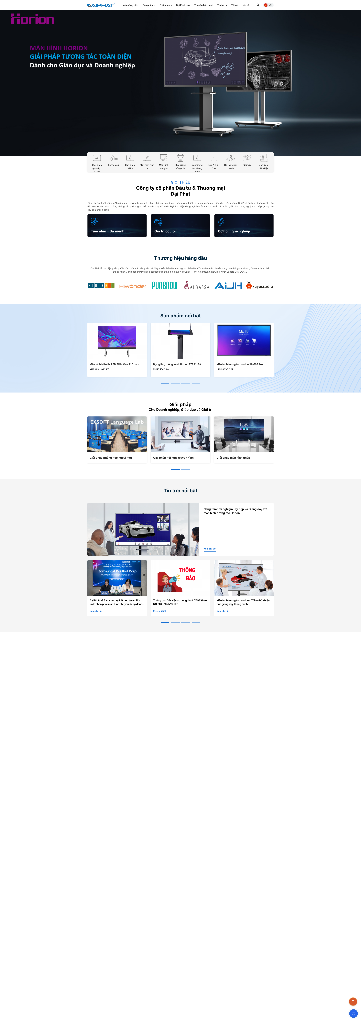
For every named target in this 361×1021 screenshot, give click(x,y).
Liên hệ (245, 5)
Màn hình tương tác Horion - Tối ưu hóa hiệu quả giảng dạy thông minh (179, 602)
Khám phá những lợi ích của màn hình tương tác (243, 602)
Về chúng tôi (130, 5)
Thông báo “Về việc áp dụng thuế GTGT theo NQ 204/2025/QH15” (116, 602)
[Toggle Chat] (353, 1013)
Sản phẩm (148, 5)
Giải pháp (165, 5)
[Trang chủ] (101, 5)
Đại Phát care (183, 5)
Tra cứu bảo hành (203, 5)
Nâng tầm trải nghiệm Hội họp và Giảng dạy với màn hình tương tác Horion (235, 511)
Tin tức (221, 5)
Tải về (234, 5)
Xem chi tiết (210, 548)
